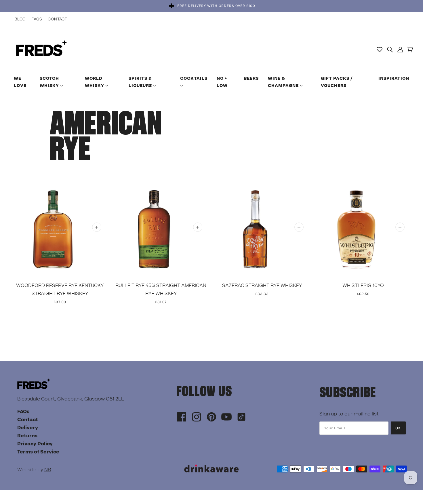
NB (47, 469)
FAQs (36, 19)
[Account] (400, 49)
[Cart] (410, 50)
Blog (20, 19)
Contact (57, 19)
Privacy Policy (35, 443)
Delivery (27, 427)
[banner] (41, 48)
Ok (398, 428)
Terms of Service (38, 452)
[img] (390, 49)
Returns (27, 435)
